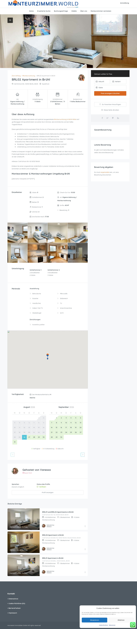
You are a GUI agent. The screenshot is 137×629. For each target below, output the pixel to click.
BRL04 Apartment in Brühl (53, 535)
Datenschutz (112, 625)
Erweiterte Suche (43, 11)
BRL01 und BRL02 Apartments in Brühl (58, 512)
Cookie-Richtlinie (103, 625)
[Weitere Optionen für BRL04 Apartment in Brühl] (85, 549)
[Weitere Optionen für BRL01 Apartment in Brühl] (85, 572)
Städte (74, 11)
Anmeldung (124, 3)
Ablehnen (121, 620)
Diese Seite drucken (111, 110)
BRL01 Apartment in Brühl (52, 558)
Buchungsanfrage (61, 11)
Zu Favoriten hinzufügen (111, 104)
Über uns (83, 11)
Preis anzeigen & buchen (110, 93)
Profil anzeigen (47, 492)
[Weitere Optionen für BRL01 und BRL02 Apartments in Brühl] (85, 526)
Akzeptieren (94, 620)
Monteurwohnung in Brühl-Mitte (65, 119)
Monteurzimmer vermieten (101, 11)
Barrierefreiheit (15, 608)
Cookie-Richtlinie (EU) (17, 603)
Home (31, 11)
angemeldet (105, 172)
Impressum (13, 613)
